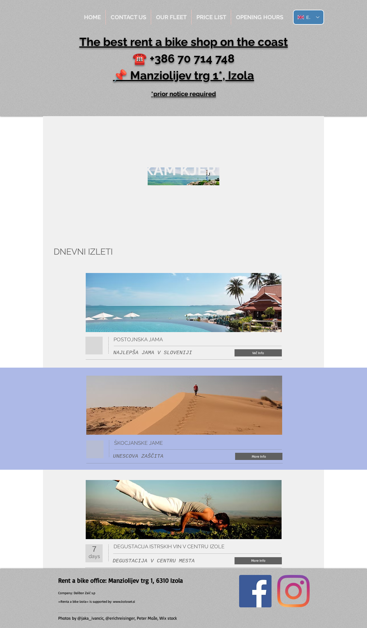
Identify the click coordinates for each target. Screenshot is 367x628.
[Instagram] (293, 591)
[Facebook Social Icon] (255, 591)
